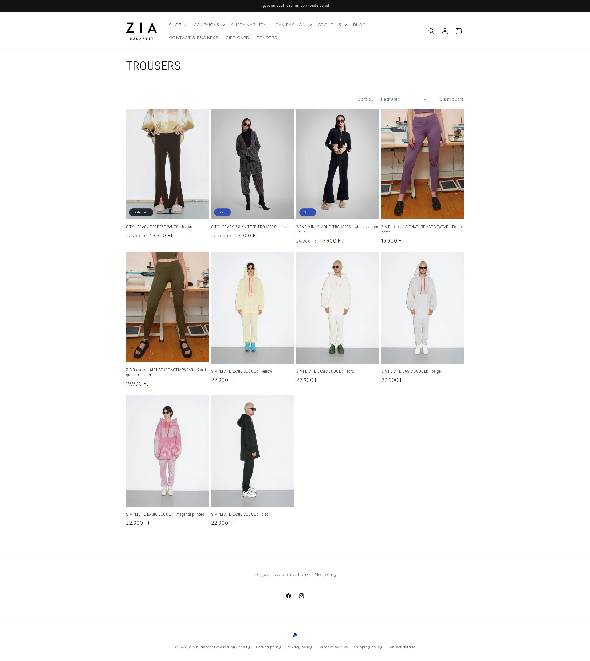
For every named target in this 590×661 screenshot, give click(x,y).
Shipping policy (368, 646)
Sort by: (366, 99)
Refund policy (268, 646)
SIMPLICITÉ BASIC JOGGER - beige (411, 371)
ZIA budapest (201, 647)
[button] (177, 24)
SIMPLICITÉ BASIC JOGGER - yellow (241, 371)
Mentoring (325, 574)
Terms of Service (333, 646)
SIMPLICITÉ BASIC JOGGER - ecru (325, 371)
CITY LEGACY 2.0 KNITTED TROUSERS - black (250, 226)
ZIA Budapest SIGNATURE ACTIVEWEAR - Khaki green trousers (166, 372)
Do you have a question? (281, 574)
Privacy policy (299, 646)
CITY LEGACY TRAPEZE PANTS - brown (159, 226)
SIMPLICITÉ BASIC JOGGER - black (241, 514)
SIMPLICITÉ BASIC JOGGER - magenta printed (165, 514)
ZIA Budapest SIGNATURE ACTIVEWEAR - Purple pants (422, 229)
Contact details (401, 646)
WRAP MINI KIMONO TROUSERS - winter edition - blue (337, 229)
